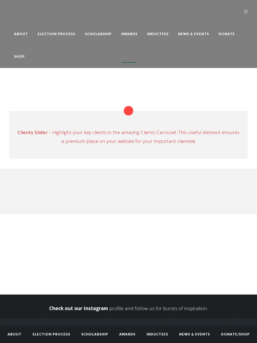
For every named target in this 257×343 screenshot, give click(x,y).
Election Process (51, 334)
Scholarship (94, 334)
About (15, 334)
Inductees (157, 334)
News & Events (194, 334)
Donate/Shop (235, 334)
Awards (127, 334)
